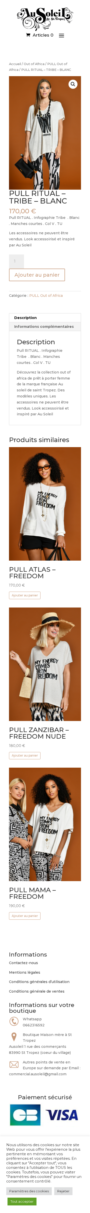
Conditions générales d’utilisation (39, 981)
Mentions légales (24, 972)
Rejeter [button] (63, 1191)
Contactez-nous (23, 963)
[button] (73, 84)
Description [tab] (25, 317)
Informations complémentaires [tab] (44, 326)
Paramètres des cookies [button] (29, 1191)
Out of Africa (34, 64)
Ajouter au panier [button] (25, 595)
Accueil (15, 64)
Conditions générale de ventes (36, 991)
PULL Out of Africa (46, 295)
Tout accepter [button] (22, 1201)
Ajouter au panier (37, 275)
